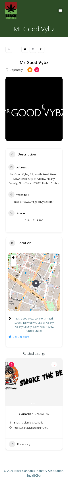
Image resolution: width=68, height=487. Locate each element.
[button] (10, 382)
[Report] (41, 49)
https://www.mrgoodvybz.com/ (34, 201)
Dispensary (16, 70)
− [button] (13, 263)
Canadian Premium (34, 414)
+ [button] (13, 257)
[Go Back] (8, 49)
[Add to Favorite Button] (54, 364)
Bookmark (24, 49)
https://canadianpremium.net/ (31, 427)
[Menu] (60, 10)
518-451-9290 (34, 220)
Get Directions (21, 336)
